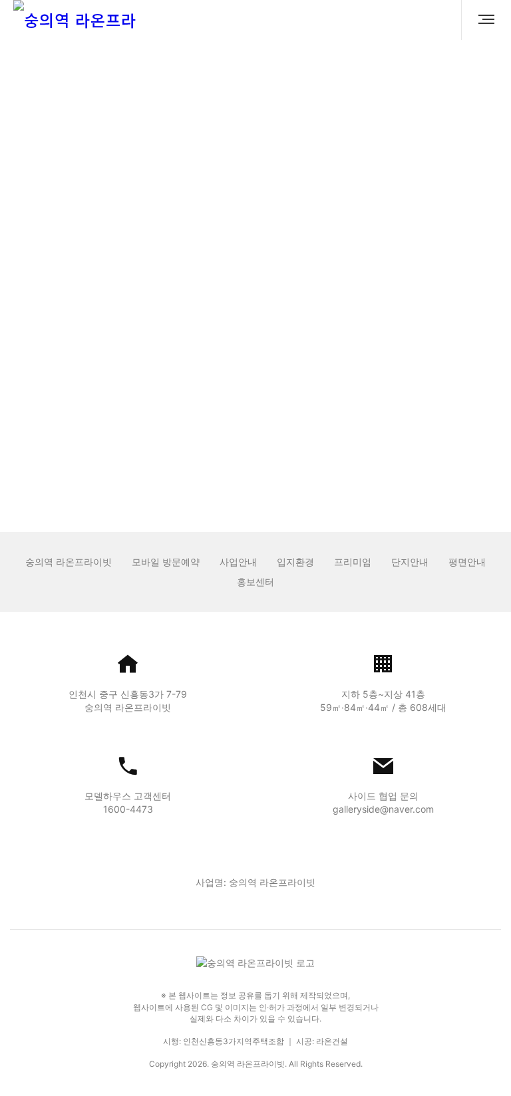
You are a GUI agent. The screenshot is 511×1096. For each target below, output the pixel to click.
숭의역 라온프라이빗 (68, 561)
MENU (481, 20)
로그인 (255, 393)
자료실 (335, 105)
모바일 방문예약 (166, 561)
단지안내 (409, 561)
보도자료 (181, 105)
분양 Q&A (260, 105)
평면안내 (467, 561)
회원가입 (287, 438)
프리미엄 (352, 561)
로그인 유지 (193, 358)
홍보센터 (255, 581)
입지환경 (295, 561)
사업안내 (238, 561)
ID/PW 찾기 (229, 438)
